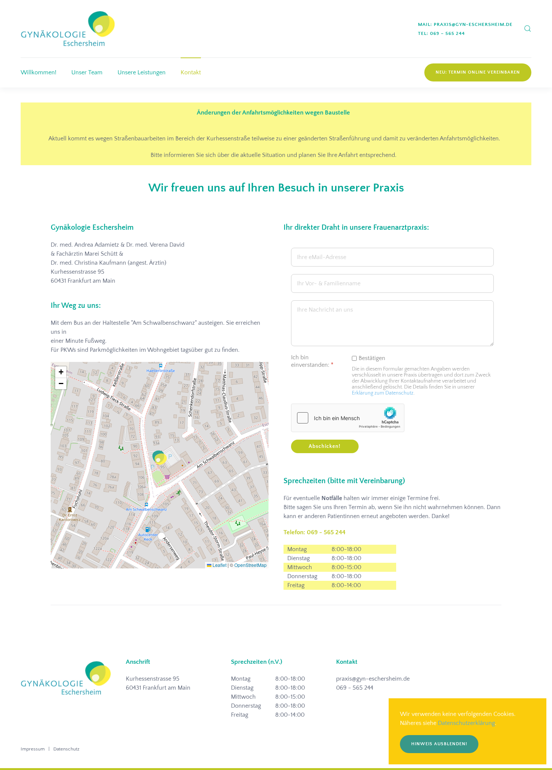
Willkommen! (38, 72)
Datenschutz (66, 749)
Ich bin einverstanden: (312, 361)
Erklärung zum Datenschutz (382, 393)
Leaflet (218, 565)
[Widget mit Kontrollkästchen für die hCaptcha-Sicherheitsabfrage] (347, 418)
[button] (527, 28)
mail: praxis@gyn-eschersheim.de (465, 24)
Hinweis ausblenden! (439, 743)
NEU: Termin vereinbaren (478, 72)
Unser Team (87, 72)
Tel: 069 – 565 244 (441, 33)
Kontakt (191, 72)
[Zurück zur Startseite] (68, 29)
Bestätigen (372, 358)
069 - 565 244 (354, 687)
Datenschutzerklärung (466, 723)
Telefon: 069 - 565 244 (314, 532)
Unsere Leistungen (142, 72)
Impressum (33, 749)
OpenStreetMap (250, 565)
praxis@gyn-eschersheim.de (373, 678)
